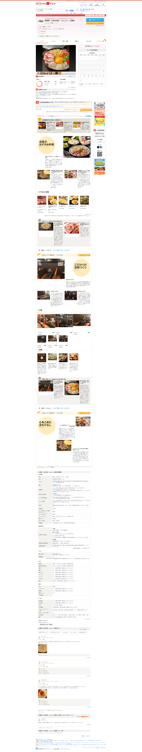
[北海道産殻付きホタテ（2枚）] (52, 200)
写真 (77, 41)
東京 (81, 9)
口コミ (88, 41)
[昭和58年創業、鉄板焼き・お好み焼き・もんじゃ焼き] (72, 387)
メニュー (53, 41)
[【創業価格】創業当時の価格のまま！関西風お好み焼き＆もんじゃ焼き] (43, 176)
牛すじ (75, 742)
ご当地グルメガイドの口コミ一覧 (45, 727)
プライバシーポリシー (91, 747)
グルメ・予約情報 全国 (48, 13)
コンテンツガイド (91, 2)
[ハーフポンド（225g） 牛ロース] (41, 200)
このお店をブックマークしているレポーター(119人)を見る (50, 733)
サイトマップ (84, 747)
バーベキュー (43, 743)
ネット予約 (65, 495)
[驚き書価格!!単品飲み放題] (77, 125)
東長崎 (105, 1)
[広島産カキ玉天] (84, 200)
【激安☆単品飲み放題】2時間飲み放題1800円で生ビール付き (51, 106)
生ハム (48, 743)
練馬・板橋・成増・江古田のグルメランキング (74, 744)
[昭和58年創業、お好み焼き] (42, 125)
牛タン (98, 742)
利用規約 (97, 747)
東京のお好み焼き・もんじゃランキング (58, 744)
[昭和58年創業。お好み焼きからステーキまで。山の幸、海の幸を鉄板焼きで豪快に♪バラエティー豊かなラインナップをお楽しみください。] (74, 357)
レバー (83, 742)
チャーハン (94, 742)
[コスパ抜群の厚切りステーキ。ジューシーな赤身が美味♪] (83, 424)
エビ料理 (44, 742)
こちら (79, 485)
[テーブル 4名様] (46, 323)
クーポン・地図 (100, 41)
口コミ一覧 (41, 712)
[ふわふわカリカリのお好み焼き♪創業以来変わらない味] (64, 447)
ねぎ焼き (51, 743)
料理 (58, 250)
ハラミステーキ (63, 743)
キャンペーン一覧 (102, 126)
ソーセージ (71, 742)
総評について (72, 76)
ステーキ (86, 742)
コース (54, 250)
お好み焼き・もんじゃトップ (65, 740)
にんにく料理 (60, 742)
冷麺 (40, 743)
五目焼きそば (69, 743)
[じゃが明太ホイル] (63, 200)
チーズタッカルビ (57, 743)
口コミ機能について (85, 629)
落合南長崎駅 (46, 741)
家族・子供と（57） (43, 632)
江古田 (99, 1)
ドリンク (61, 250)
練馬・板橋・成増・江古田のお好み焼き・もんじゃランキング (93, 744)
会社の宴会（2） (82, 632)
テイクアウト (67, 250)
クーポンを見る (95, 23)
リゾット (90, 742)
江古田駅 (41, 741)
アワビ (56, 742)
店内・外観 (65, 41)
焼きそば (79, 742)
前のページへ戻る (40, 13)
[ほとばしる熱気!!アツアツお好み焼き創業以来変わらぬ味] (46, 229)
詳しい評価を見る (72, 87)
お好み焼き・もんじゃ (84, 10)
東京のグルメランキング (47, 744)
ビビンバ (101, 742)
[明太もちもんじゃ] (73, 200)
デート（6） (73, 632)
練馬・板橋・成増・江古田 (88, 9)
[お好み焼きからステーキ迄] (59, 125)
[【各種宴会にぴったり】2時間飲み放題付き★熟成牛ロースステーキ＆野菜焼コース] (71, 176)
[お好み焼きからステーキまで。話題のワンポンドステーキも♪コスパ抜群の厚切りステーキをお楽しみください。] (63, 357)
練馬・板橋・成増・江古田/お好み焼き (95, 740)
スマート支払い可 (41, 33)
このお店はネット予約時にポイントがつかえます (48, 36)
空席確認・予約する (96, 20)
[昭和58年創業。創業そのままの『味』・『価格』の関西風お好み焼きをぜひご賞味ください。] (52, 357)
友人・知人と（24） (55, 632)
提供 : (79, 716)
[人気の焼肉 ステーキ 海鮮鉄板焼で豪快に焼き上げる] (72, 229)
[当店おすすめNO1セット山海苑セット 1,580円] (77, 149)
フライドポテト (66, 742)
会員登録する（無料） (83, 5)
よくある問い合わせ (82, 2)
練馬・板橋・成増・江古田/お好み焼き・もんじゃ (79, 740)
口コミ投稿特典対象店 (42, 31)
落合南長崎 (102, 1)
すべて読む (88, 657)
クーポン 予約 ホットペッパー (101, 2)
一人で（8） (64, 632)
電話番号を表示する (100, 25)
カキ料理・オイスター (50, 742)
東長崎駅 (50, 741)
